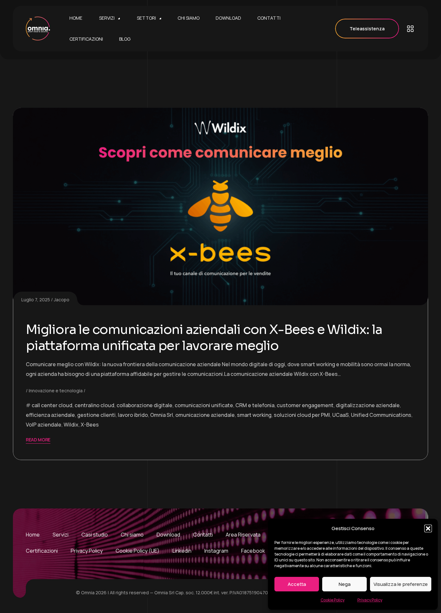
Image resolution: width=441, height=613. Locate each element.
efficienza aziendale (50, 414)
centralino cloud (94, 405)
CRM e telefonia (254, 405)
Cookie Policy (332, 600)
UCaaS (340, 414)
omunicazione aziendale (205, 414)
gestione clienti (96, 414)
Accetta (297, 584)
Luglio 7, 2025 (35, 299)
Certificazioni (42, 550)
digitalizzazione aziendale (368, 405)
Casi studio (94, 534)
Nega (345, 584)
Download (168, 534)
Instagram (216, 550)
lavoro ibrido (133, 414)
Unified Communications (381, 414)
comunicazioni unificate (204, 405)
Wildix (71, 424)
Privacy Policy (369, 600)
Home (33, 534)
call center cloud (52, 405)
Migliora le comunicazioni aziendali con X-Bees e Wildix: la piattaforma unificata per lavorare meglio (204, 337)
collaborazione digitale (144, 405)
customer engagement (305, 405)
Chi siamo (132, 534)
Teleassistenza (367, 28)
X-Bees (90, 424)
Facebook (253, 550)
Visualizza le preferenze (401, 584)
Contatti (203, 534)
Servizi (60, 534)
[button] (428, 528)
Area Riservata (243, 534)
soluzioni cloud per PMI (302, 414)
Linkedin (181, 550)
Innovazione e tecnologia (56, 390)
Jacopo (61, 299)
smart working (254, 414)
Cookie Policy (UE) (137, 550)
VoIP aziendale (43, 424)
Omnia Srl (161, 414)
